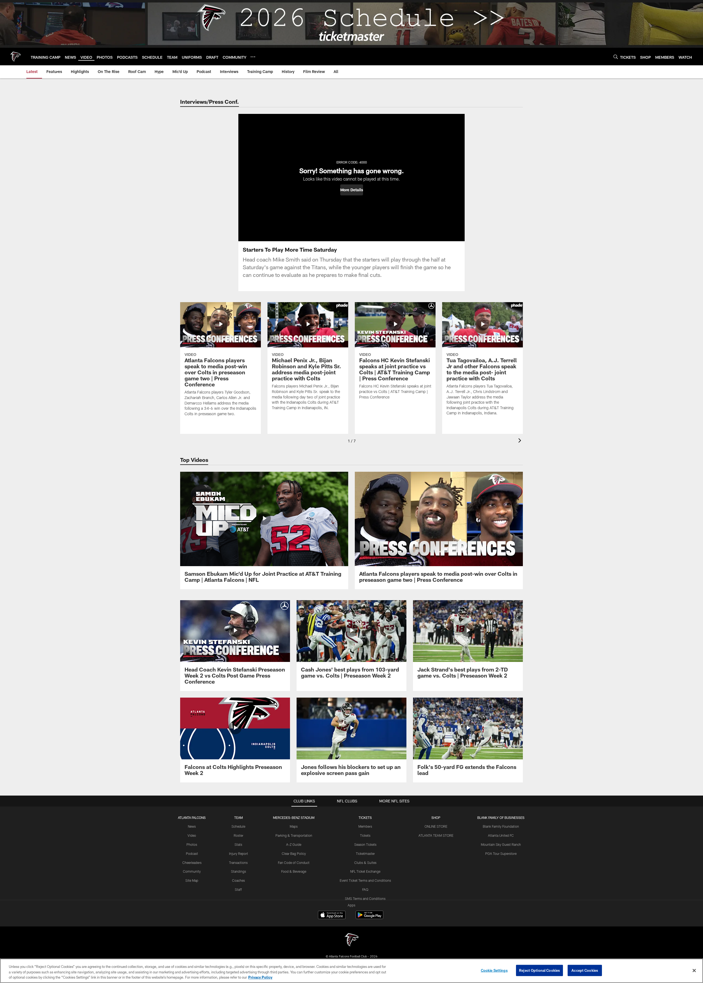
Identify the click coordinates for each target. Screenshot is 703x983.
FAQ (365, 889)
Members (365, 826)
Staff (238, 889)
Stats (238, 844)
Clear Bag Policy (294, 853)
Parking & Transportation (293, 835)
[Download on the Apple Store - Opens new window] (332, 915)
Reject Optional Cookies (539, 970)
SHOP (435, 817)
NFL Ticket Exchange (365, 871)
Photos (191, 844)
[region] (351, 971)
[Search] (615, 56)
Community (192, 871)
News (192, 826)
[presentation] (520, 441)
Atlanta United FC (501, 835)
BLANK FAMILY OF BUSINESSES (501, 817)
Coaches (238, 880)
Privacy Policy (260, 977)
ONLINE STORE (436, 826)
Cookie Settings (494, 970)
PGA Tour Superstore (501, 853)
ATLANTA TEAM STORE (436, 835)
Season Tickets (365, 844)
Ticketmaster (365, 853)
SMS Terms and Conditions (365, 898)
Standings (238, 871)
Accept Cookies (584, 970)
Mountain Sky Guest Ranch (501, 844)
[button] (351, 189)
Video (192, 835)
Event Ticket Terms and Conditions (365, 880)
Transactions (238, 862)
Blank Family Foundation (501, 826)
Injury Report (238, 853)
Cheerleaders (192, 862)
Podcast (192, 853)
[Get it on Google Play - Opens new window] (369, 917)
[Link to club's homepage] (15, 56)
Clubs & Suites (365, 862)
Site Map (191, 880)
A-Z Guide (293, 844)
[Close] (694, 970)
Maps (294, 826)
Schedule (238, 826)
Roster (238, 835)
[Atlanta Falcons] (351, 940)
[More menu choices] (253, 57)
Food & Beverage (293, 871)
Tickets (365, 835)
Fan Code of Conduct (293, 862)
